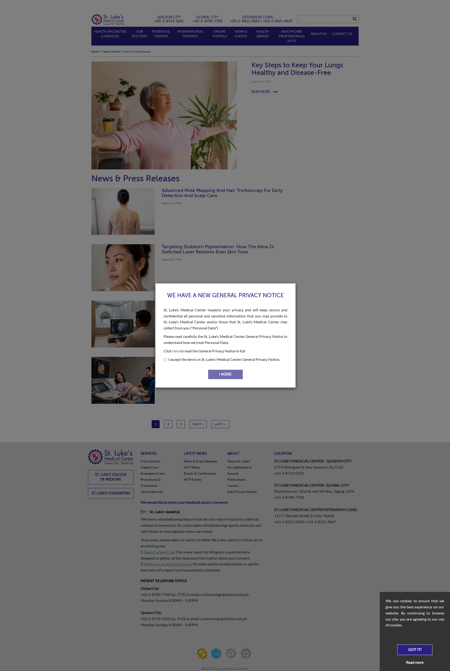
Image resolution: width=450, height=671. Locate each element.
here (176, 351)
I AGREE (225, 374)
